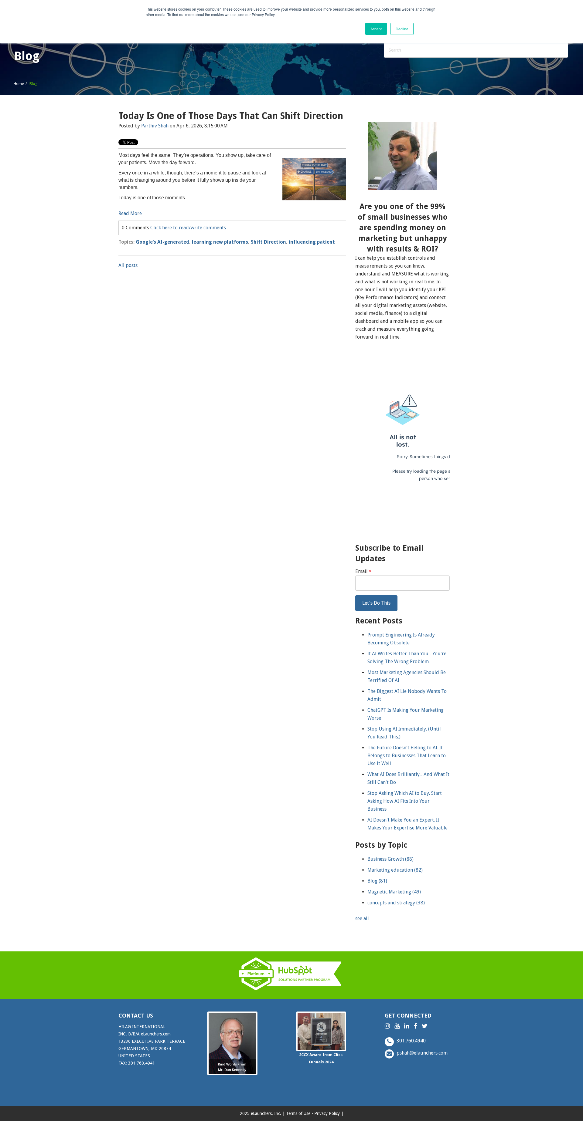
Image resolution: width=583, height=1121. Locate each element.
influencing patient (312, 242)
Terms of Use (298, 1113)
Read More (130, 213)
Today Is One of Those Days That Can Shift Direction (230, 115)
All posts (128, 265)
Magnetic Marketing (394, 892)
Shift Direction (268, 242)
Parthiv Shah (155, 126)
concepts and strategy (396, 903)
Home (19, 83)
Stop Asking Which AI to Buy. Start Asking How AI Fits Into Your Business (404, 801)
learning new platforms (220, 242)
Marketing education (395, 870)
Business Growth (390, 859)
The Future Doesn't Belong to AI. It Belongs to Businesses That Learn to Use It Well (406, 755)
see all (362, 918)
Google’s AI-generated (162, 242)
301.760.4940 (410, 1041)
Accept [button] (376, 28)
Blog (377, 881)
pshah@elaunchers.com (421, 1053)
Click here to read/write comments (188, 228)
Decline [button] (402, 28)
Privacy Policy (327, 1113)
